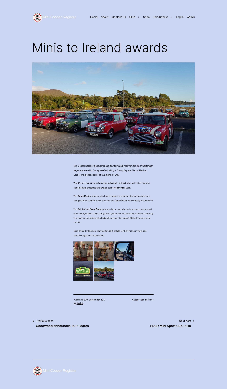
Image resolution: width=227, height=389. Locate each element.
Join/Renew (160, 17)
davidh (80, 303)
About (104, 17)
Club (132, 17)
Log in (180, 17)
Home (93, 17)
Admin (191, 17)
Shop (146, 17)
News (151, 299)
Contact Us (119, 17)
